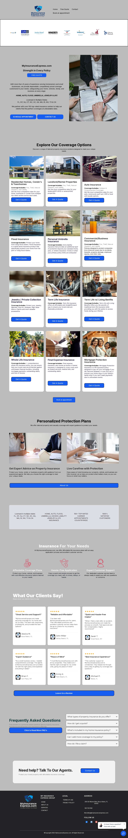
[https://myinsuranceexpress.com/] (38, 11)
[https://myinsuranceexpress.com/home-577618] (29, 802)
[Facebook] (86, 822)
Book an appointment (61, 13)
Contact (75, 9)
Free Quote (64, 9)
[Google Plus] (96, 822)
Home (55, 9)
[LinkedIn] (91, 822)
